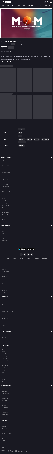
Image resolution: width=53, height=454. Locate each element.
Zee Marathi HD (5, 342)
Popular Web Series (5, 345)
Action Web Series (5, 184)
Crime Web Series (5, 179)
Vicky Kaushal (4, 403)
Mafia (3, 231)
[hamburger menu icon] (51, 2)
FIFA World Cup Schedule (6, 433)
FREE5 (24, 5)
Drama (5, 54)
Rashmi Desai (4, 417)
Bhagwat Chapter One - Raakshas (8, 299)
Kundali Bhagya (4, 278)
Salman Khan (4, 396)
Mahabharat (4, 269)
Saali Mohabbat (5, 302)
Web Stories (4, 426)
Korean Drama (4, 290)
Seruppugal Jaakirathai (6, 360)
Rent (46, 5)
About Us (14, 258)
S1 (2, 41)
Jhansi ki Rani (4, 274)
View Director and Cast (6, 61)
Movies (19, 5)
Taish (3, 233)
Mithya (3, 372)
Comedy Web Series (5, 182)
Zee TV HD (4, 337)
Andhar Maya (4, 358)
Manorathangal (4, 203)
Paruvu (3, 210)
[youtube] (31, 254)
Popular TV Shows (4, 265)
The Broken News (5, 207)
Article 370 (4, 320)
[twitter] (27, 254)
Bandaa (3, 325)
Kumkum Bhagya (5, 276)
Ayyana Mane (4, 349)
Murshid (3, 198)
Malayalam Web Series (6, 172)
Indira (3, 288)
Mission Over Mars (5, 43)
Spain (3, 438)
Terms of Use (36, 258)
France (3, 435)
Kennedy (3, 304)
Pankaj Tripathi (4, 400)
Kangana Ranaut (5, 414)
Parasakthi (4, 323)
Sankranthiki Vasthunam (6, 309)
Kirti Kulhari (4, 410)
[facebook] (20, 254)
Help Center (21, 258)
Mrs (2, 313)
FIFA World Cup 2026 (5, 428)
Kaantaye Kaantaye (5, 205)
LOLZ (50, 5)
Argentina (3, 440)
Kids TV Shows (4, 292)
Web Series (30, 5)
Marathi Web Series (5, 170)
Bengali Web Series (5, 165)
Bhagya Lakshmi (5, 281)
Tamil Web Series (5, 163)
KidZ (36, 5)
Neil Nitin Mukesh (5, 407)
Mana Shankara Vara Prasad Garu (8, 311)
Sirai (3, 316)
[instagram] (24, 254)
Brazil (3, 445)
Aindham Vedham (5, 363)
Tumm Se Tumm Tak (5, 271)
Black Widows (4, 367)
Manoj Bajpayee (5, 398)
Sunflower (4, 219)
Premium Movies (4, 296)
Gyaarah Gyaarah (5, 200)
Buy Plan (8, 2)
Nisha (3, 229)
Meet (3, 283)
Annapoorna (4, 285)
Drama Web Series (5, 186)
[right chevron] (1, 79)
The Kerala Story (5, 318)
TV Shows (13, 5)
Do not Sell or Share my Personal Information (26, 261)
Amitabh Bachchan (5, 412)
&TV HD (3, 339)
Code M (3, 238)
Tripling (3, 221)
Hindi (10, 50)
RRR (2, 327)
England (3, 442)
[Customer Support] (48, 2)
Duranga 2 (4, 370)
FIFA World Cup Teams (6, 431)
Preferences (44, 258)
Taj (2, 374)
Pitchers (3, 381)
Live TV (40, 5)
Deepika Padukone (5, 393)
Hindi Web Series (5, 160)
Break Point (4, 217)
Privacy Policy (28, 258)
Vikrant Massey (4, 391)
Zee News (3, 335)
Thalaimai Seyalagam (6, 212)
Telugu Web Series (5, 167)
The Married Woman (5, 236)
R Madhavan (4, 389)
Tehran (3, 306)
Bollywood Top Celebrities (6, 385)
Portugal (3, 447)
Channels (7, 258)
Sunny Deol (4, 405)
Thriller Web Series (5, 189)
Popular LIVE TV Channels (6, 331)
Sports (7, 5)
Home (2, 5)
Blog (3, 424)
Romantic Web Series (6, 191)
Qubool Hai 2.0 (4, 240)
